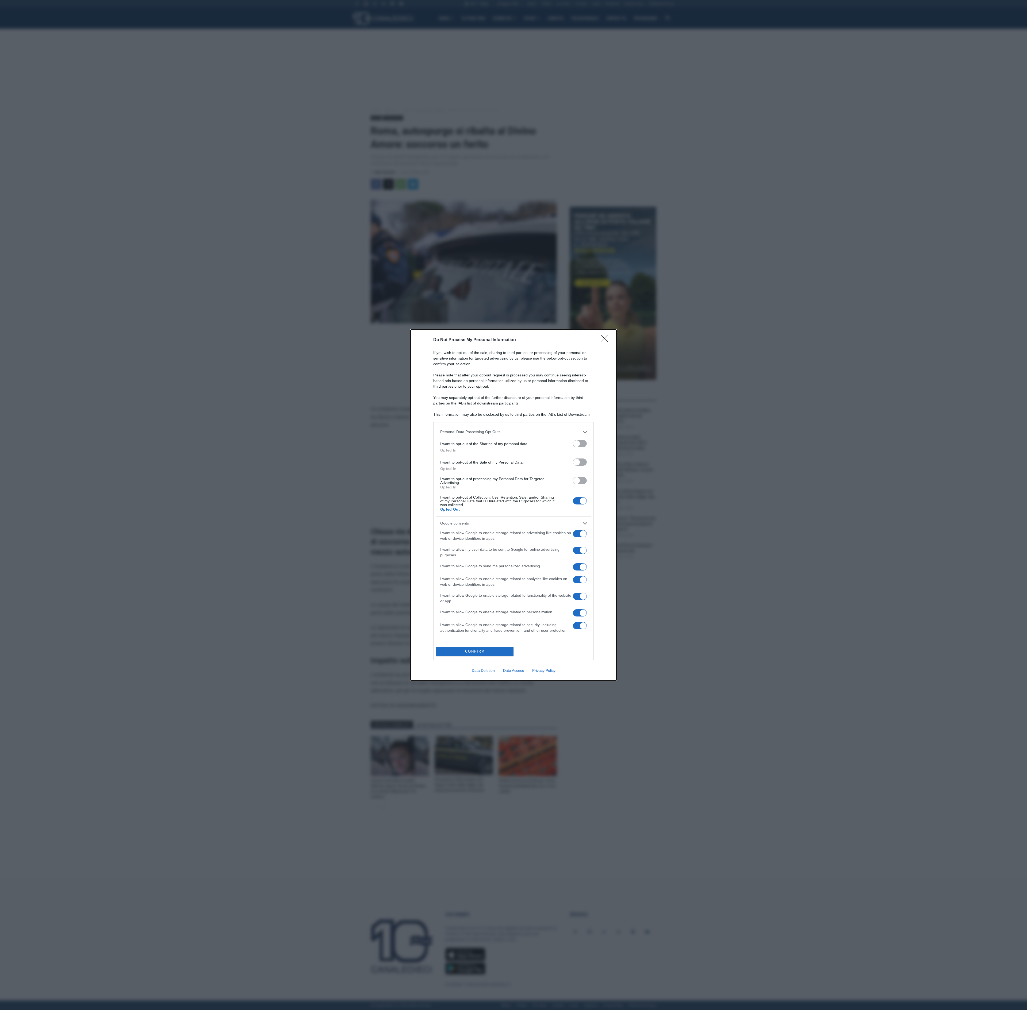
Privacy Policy (543, 670)
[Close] (606, 340)
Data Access (513, 670)
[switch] (580, 443)
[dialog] (513, 505)
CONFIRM (475, 651)
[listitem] (513, 432)
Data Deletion (483, 670)
